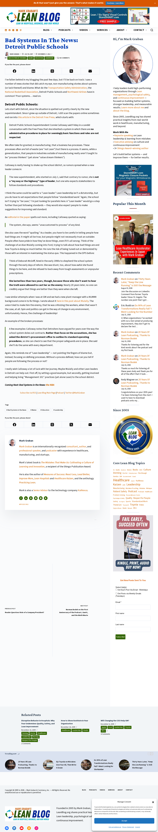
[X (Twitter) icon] (36, 498)
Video (141, 504)
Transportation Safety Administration (67, 88)
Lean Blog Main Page (47, 392)
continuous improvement (131, 98)
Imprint (137, 827)
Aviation (123, 470)
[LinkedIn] (6, 30)
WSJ (135, 508)
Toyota (134, 504)
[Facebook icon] (21, 498)
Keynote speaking (123, 135)
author (82, 446)
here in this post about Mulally (73, 301)
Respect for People (141, 498)
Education (39, 58)
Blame (31, 58)
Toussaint (126, 505)
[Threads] (52, 71)
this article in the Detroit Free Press (36, 117)
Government (127, 476)
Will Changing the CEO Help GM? (115, 720)
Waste (125, 508)
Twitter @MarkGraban (75, 392)
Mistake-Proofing (132, 488)
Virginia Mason (117, 508)
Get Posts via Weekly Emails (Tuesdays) (128, 594)
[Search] (152, 30)
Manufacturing (119, 488)
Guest (134, 476)
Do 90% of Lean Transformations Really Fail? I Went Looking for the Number (136, 309)
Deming (117, 473)
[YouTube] (17, 30)
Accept (124, 821)
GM (120, 476)
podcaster (51, 450)
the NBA (50, 385)
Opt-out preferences (115, 827)
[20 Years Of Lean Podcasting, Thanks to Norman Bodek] (10, 764)
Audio (118, 470)
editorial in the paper (19, 217)
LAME (123, 485)
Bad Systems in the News (17, 58)
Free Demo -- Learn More (115, 3)
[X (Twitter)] (71, 71)
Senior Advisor (40, 490)
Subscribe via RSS (28, 392)
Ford (110, 727)
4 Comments (105, 734)
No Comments (64, 58)
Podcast (60, 392)
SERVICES (102, 30)
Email (118, 602)
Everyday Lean (133, 473)
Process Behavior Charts (133, 495)
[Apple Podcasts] (21, 30)
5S (114, 470)
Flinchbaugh (142, 473)
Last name (120, 624)
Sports (128, 501)
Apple (104, 727)
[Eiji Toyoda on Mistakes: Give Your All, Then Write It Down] (48, 764)
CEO (140, 470)
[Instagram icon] (41, 498)
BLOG (46, 30)
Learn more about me (132, 107)
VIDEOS (83, 30)
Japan (133, 481)
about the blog (121, 110)
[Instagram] (13, 30)
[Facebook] (9, 30)
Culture (147, 469)
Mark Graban (26, 446)
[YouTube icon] (46, 498)
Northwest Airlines (77, 92)
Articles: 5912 (23, 504)
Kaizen (117, 485)
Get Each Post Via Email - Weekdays (132, 590)
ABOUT (120, 30)
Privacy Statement (128, 827)
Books (135, 469)
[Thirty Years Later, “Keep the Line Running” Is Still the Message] (124, 764)
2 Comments (26, 743)
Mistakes (142, 488)
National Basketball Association (21, 92)
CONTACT (139, 30)
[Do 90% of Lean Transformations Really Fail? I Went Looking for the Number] (86, 764)
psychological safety (138, 94)
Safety (115, 501)
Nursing (36, 737)
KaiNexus (83, 490)
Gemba (115, 476)
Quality (129, 498)
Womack (130, 508)
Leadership (49, 58)
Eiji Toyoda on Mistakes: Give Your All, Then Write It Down (66, 764)
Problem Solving (119, 495)
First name (120, 613)
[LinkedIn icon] (26, 498)
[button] (153, 802)
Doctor (125, 473)
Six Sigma (122, 501)
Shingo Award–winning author (132, 148)
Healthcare (121, 480)
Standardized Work (140, 501)
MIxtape (149, 488)
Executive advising (123, 142)
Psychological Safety (119, 498)
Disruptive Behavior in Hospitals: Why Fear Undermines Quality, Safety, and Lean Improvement (38, 723)
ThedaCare (117, 505)
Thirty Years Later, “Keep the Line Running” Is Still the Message (136, 282)
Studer (85, 730)
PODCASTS (64, 30)
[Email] (90, 71)
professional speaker (30, 450)
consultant (72, 446)
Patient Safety (120, 491)
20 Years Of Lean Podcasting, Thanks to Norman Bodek (135, 335)
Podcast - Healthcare (145, 492)
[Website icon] (31, 498)
